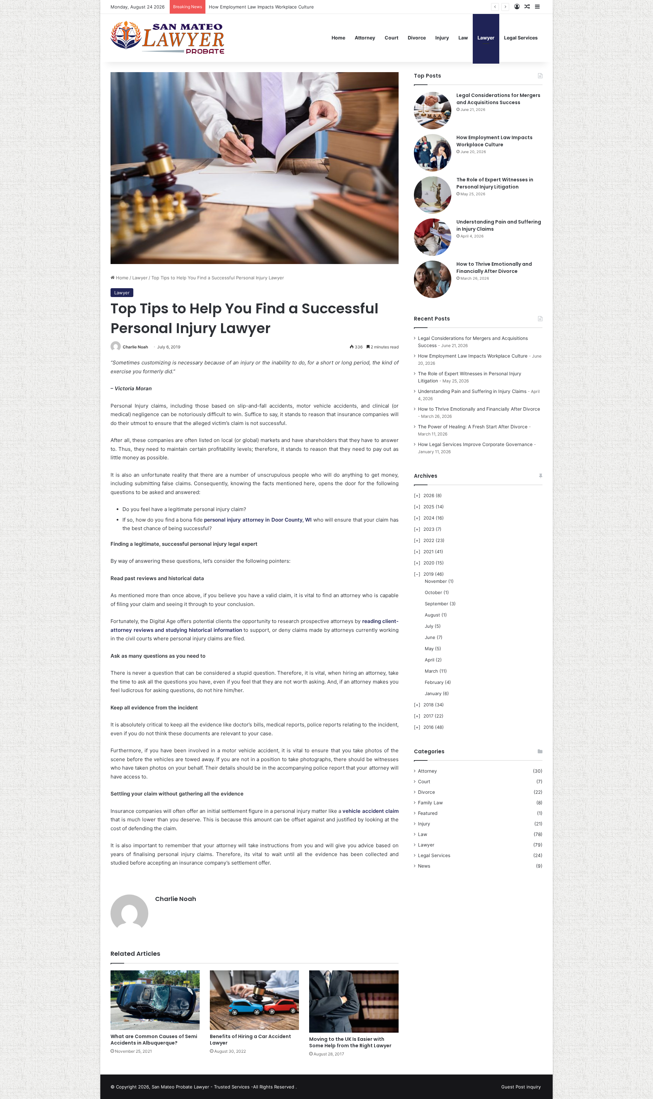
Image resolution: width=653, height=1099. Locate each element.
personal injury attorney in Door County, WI (258, 519)
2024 (428, 518)
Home (338, 37)
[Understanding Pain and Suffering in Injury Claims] (432, 237)
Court (391, 37)
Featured (427, 813)
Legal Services (521, 37)
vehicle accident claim (370, 811)
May (429, 648)
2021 (428, 551)
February (434, 682)
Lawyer (486, 37)
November (436, 581)
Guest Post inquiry (521, 1086)
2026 (428, 495)
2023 (428, 529)
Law (463, 37)
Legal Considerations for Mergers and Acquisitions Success (498, 99)
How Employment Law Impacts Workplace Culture (494, 141)
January (433, 693)
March (431, 671)
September (436, 603)
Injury (442, 37)
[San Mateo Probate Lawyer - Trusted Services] (169, 37)
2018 (428, 704)
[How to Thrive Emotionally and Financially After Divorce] (432, 279)
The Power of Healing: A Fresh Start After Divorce (473, 426)
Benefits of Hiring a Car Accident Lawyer (250, 1039)
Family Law (430, 802)
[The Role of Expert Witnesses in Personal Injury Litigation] (432, 195)
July (429, 626)
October (433, 592)
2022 (428, 540)
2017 (428, 716)
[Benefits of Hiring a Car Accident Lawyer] (254, 1000)
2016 (428, 727)
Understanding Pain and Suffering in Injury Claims (472, 391)
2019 (428, 574)
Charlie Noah (135, 346)
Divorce (417, 37)
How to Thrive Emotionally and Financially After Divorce (494, 268)
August (432, 615)
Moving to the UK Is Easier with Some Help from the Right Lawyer (350, 1042)
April (429, 659)
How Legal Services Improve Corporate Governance (475, 444)
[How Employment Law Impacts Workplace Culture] (432, 152)
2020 (428, 562)
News (424, 866)
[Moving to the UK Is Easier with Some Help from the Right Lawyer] (353, 1001)
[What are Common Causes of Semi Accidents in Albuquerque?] (155, 1000)
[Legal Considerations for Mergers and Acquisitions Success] (432, 110)
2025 (428, 506)
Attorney (365, 37)
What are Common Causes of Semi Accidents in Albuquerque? (154, 1039)
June (430, 637)
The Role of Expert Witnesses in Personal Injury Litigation (270, 7)
